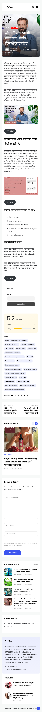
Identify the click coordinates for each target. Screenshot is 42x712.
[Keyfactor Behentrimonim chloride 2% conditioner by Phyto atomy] (8, 695)
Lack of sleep (9, 349)
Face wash (8, 455)
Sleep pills (22, 377)
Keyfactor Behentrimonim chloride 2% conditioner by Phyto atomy (23, 695)
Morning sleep (20, 349)
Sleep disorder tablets (12, 365)
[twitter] (15, 395)
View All (35, 564)
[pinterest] (18, 395)
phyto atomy (32, 349)
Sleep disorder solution (24, 361)
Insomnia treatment (27, 344)
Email (9, 295)
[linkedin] (24, 395)
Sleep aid (30, 357)
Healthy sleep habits (11, 344)
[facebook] (12, 395)
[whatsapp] (27, 395)
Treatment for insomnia (27, 385)
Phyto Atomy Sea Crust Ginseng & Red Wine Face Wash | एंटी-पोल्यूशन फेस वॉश (20, 461)
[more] (31, 396)
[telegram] (21, 395)
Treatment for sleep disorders (14, 390)
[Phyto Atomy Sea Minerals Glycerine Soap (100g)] (8, 592)
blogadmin (13, 49)
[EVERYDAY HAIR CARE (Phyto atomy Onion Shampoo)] (8, 685)
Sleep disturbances (30, 369)
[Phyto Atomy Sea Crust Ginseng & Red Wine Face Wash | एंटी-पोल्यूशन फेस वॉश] (21, 439)
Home (7, 28)
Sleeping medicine (23, 381)
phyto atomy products (12, 353)
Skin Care (14, 28)
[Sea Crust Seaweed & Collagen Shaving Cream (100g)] (8, 572)
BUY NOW (10, 131)
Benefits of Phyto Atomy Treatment (16, 340)
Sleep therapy (9, 381)
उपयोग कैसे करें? (13, 242)
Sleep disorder (9, 361)
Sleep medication (11, 377)
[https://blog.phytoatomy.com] (8, 7)
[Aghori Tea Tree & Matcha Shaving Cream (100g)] (8, 582)
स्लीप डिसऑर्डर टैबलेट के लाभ (19, 210)
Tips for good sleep (11, 385)
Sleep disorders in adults (13, 369)
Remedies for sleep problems (14, 357)
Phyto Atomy (8, 469)
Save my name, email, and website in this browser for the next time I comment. (20, 544)
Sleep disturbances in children (15, 373)
